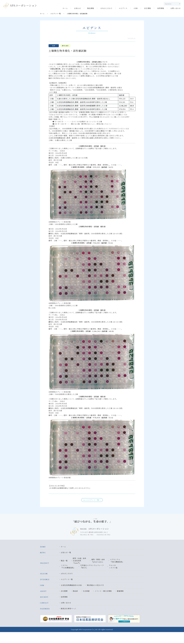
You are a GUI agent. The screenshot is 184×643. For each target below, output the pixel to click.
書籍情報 (120, 591)
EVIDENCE (44, 579)
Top (175, 637)
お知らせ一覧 (66, 552)
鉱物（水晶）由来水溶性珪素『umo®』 (79, 560)
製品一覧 (64, 560)
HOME (43, 547)
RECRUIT (44, 597)
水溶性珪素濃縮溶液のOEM (71, 585)
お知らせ (77, 8)
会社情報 (147, 8)
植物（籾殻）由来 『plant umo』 (98, 560)
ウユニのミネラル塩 (113, 566)
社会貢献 (86, 591)
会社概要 (64, 591)
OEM (136, 8)
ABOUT (43, 591)
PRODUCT (44, 563)
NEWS (42, 552)
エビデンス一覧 (55, 14)
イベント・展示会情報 (103, 591)
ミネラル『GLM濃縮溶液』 (68, 566)
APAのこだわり (106, 8)
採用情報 (160, 8)
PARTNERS (45, 609)
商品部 (75, 591)
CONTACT (44, 603)
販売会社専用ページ (68, 608)
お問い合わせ (175, 8)
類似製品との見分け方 (95, 585)
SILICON (43, 573)
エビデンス (123, 8)
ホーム (65, 8)
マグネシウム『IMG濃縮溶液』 (117, 560)
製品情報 (90, 8)
